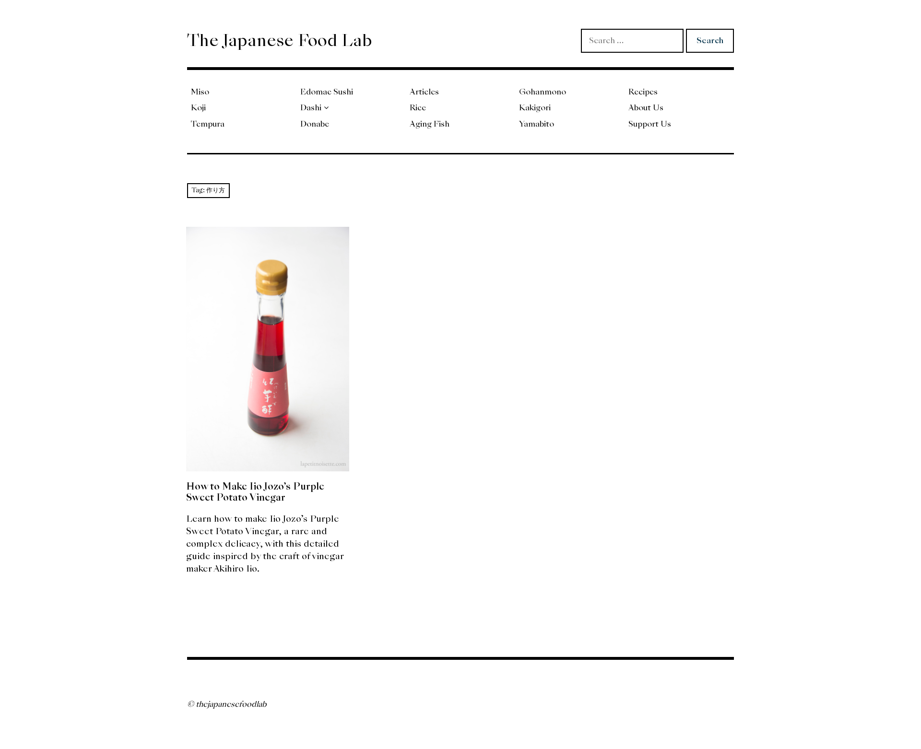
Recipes (643, 91)
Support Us (649, 123)
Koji (198, 107)
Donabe (314, 123)
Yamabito (536, 123)
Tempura (207, 123)
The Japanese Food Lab (279, 40)
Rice (418, 107)
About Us (645, 107)
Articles (424, 91)
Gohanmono (542, 91)
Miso (200, 91)
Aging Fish (429, 123)
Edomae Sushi (326, 91)
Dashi (310, 107)
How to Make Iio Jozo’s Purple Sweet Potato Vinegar (255, 492)
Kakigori (535, 107)
